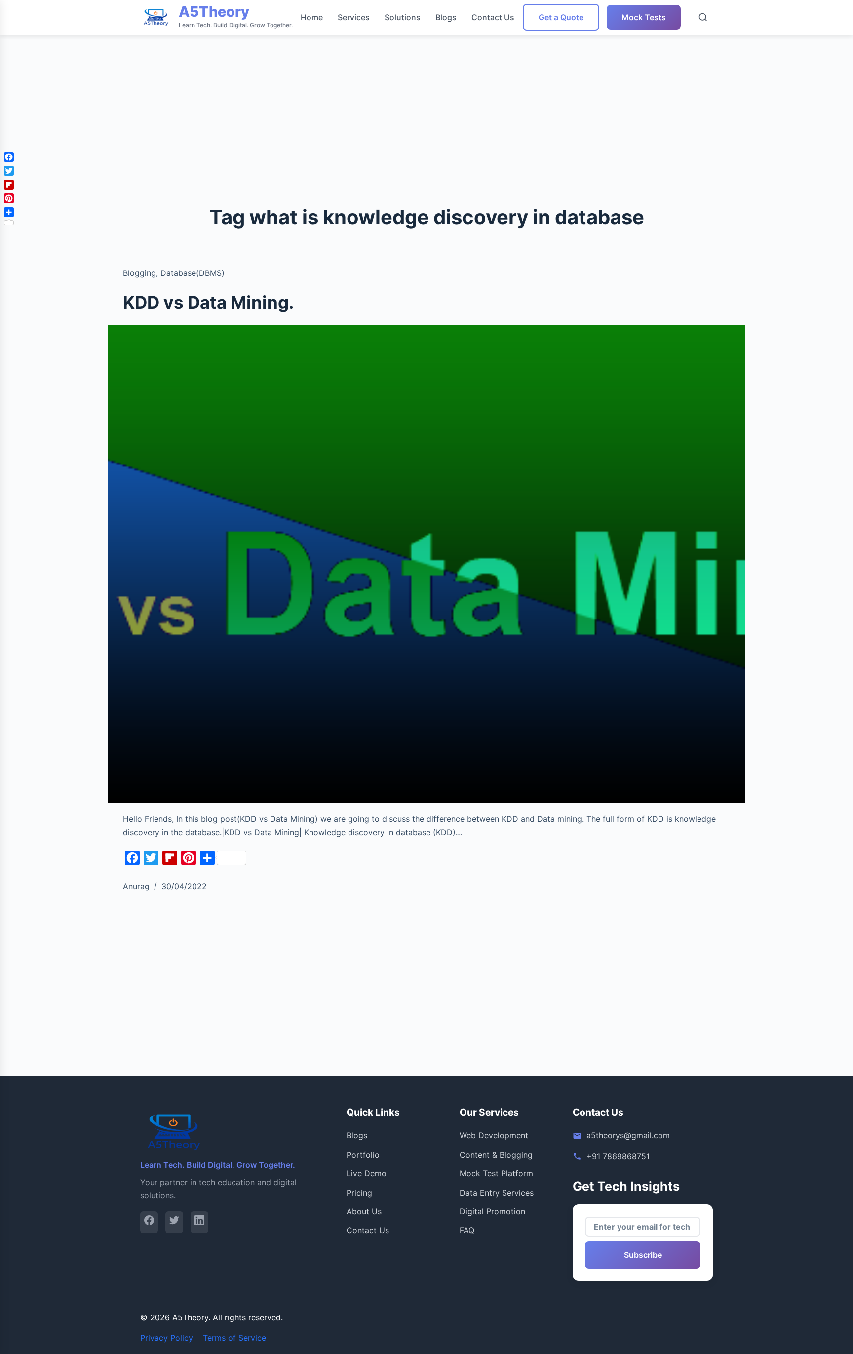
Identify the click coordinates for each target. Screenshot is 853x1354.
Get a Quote (561, 17)
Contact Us (492, 17)
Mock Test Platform (496, 1173)
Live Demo (367, 1173)
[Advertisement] (296, 69)
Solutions (403, 17)
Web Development (494, 1135)
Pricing (359, 1193)
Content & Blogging (496, 1155)
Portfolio (363, 1155)
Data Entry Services (497, 1193)
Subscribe (643, 1255)
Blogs (446, 17)
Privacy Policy (166, 1338)
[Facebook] (149, 1222)
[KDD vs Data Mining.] (426, 564)
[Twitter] (174, 1222)
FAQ (467, 1230)
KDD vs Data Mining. (208, 302)
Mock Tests (643, 17)
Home (312, 17)
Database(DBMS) (192, 273)
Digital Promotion (492, 1211)
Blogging (139, 273)
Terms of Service (234, 1338)
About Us (364, 1211)
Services (354, 17)
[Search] (703, 17)
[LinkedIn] (199, 1222)
